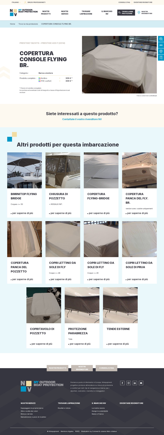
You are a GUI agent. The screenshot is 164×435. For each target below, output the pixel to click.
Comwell (95, 431)
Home (12, 24)
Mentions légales (67, 431)
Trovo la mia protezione (28, 24)
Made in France (98, 414)
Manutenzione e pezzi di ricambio (33, 417)
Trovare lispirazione (69, 403)
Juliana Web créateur (109, 431)
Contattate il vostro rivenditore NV (82, 119)
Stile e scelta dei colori (29, 411)
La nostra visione (98, 408)
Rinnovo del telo (27, 414)
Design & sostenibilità (100, 411)
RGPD (77, 431)
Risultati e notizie (64, 408)
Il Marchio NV (99, 403)
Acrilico (44, 78)
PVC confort (46, 81)
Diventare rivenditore (131, 403)
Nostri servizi (28, 403)
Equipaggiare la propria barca (32, 408)
